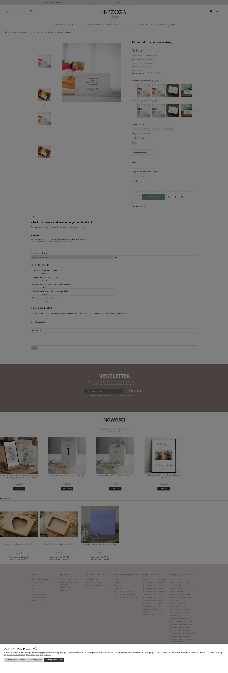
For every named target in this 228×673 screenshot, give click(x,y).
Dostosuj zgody (36, 660)
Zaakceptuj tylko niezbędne (15, 660)
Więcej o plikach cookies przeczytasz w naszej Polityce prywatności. (27, 655)
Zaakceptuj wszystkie (53, 660)
